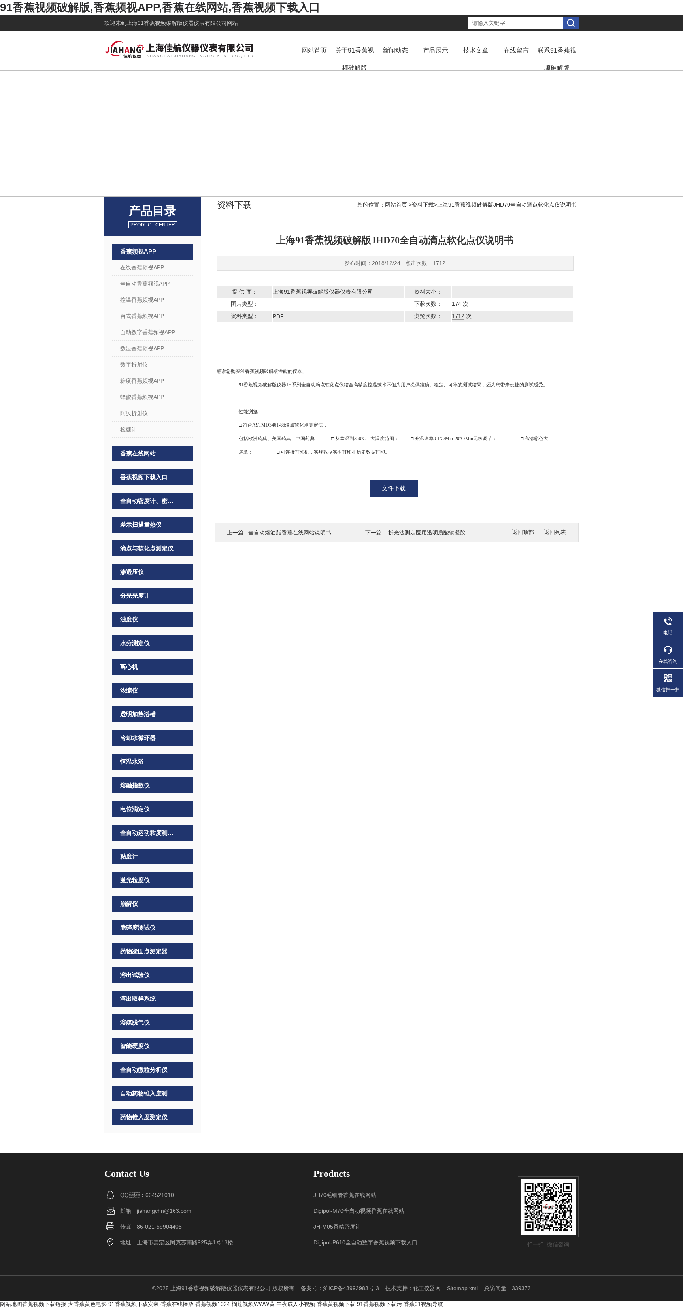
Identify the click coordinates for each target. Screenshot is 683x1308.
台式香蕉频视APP (142, 316)
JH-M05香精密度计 (337, 1226)
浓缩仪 (129, 690)
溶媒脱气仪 (135, 1022)
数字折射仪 (134, 364)
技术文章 (476, 50)
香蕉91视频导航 (423, 1304)
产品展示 (435, 50)
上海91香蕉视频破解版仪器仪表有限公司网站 (182, 23)
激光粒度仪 (135, 880)
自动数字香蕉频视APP (147, 332)
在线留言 (516, 50)
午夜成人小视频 (295, 1304)
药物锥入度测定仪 (144, 1117)
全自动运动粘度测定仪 (148, 832)
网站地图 (11, 1304)
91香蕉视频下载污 (379, 1304)
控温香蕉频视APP (142, 300)
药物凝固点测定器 (144, 951)
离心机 (129, 666)
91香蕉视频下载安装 (133, 1304)
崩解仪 (129, 903)
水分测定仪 (135, 643)
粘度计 (129, 856)
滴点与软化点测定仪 (147, 548)
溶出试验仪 (135, 974)
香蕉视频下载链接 (44, 1304)
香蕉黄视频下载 (336, 1304)
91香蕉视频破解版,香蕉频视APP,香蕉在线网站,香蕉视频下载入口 (160, 7)
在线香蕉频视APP (142, 267)
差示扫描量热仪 (141, 524)
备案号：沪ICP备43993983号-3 (340, 1288)
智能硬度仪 (135, 1046)
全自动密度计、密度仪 (148, 500)
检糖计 (128, 429)
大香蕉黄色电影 (87, 1304)
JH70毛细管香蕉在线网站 (344, 1195)
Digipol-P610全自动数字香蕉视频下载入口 (365, 1242)
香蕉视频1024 (212, 1304)
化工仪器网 (427, 1288)
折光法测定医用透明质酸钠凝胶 (427, 532)
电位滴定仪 (135, 809)
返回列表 (555, 532)
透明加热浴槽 (138, 714)
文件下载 (394, 488)
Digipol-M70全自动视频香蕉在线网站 (358, 1211)
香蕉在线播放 (177, 1304)
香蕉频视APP (138, 251)
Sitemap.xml (462, 1288)
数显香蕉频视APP (142, 348)
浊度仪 (129, 619)
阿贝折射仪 (134, 413)
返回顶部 (523, 532)
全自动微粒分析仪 (144, 1069)
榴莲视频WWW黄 (253, 1304)
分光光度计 (135, 595)
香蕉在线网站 (138, 453)
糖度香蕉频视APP (142, 381)
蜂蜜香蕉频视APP (142, 397)
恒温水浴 (132, 761)
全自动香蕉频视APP (145, 283)
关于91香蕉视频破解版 (354, 59)
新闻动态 (395, 50)
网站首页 (314, 50)
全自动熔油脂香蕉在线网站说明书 (289, 532)
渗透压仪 (132, 571)
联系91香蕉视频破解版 (557, 59)
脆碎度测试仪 (138, 927)
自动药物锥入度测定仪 (148, 1093)
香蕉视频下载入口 (144, 477)
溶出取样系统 (138, 998)
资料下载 (423, 204)
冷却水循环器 (138, 737)
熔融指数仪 (135, 785)
